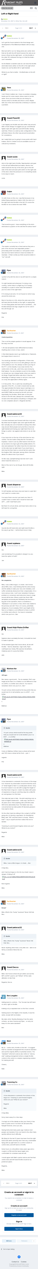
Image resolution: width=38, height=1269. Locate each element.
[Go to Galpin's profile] (4, 193)
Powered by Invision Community (19, 1266)
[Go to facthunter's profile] (4, 332)
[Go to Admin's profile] (4, 37)
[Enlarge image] (19, 698)
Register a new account (19, 1215)
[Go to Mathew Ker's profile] (4, 670)
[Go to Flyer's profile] (4, 272)
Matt (9, 1041)
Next (31, 28)
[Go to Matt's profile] (4, 1042)
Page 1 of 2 (18, 28)
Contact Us (15, 1262)
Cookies (23, 1262)
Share (9, 1241)
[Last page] (35, 28)
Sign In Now (19, 1229)
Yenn (9, 88)
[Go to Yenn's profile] (4, 89)
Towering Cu (12, 1082)
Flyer (9, 270)
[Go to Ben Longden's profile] (4, 997)
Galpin (9, 191)
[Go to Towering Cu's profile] (4, 1083)
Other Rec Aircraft (21, 21)
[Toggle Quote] (4, 728)
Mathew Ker (12, 669)
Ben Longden (12, 996)
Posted (15, 38)
